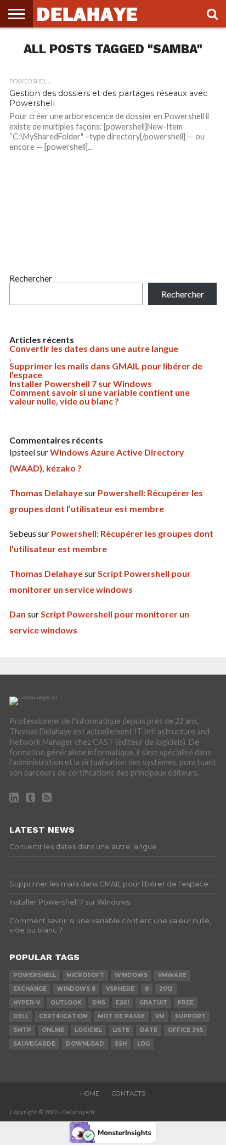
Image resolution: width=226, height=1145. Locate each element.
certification (63, 1016)
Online (53, 1030)
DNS (98, 1002)
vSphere (120, 988)
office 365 (185, 1030)
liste (120, 1030)
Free (186, 1002)
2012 (166, 988)
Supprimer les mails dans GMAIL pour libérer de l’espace (105, 370)
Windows (131, 975)
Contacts (128, 1093)
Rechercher (30, 278)
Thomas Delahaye (46, 492)
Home (89, 1093)
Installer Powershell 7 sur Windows (80, 383)
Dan (17, 614)
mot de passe (121, 1016)
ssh (121, 1043)
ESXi (122, 1002)
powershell (34, 975)
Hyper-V (26, 1002)
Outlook (66, 1002)
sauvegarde (34, 1043)
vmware (172, 975)
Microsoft (85, 975)
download (85, 1043)
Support (190, 1016)
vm (160, 1016)
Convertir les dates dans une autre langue (93, 348)
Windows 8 (76, 988)
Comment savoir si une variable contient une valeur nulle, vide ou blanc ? (99, 396)
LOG (143, 1043)
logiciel (88, 1030)
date (148, 1030)
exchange (30, 988)
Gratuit (153, 1002)
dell (21, 1016)
